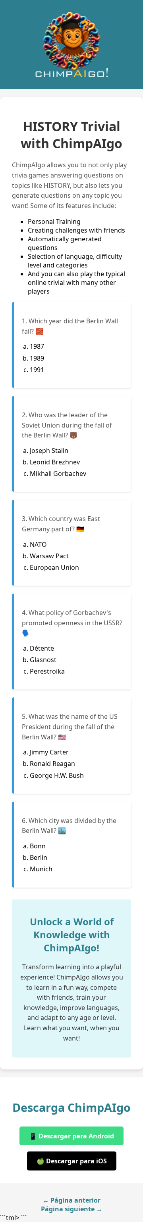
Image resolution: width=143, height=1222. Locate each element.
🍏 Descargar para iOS (72, 1161)
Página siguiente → (71, 1209)
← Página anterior (71, 1200)
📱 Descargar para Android (71, 1136)
